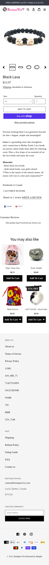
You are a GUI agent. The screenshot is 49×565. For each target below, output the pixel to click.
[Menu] (44, 9)
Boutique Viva (20, 556)
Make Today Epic (13, 268)
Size (5, 96)
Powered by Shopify (34, 556)
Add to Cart (12, 278)
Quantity (38, 96)
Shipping (7, 87)
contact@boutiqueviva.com (17, 483)
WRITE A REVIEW (32, 197)
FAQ (7, 459)
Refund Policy (12, 445)
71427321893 (12, 383)
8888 (7, 412)
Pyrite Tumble (36, 268)
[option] (12, 67)
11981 (8, 368)
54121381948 (12, 390)
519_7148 (10, 419)
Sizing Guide (11, 452)
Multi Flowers (12, 309)
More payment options (24, 122)
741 (7, 405)
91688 (8, 397)
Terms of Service (13, 353)
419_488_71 (11, 375)
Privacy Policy (12, 361)
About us (9, 346)
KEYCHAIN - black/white (36, 309)
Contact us (10, 467)
